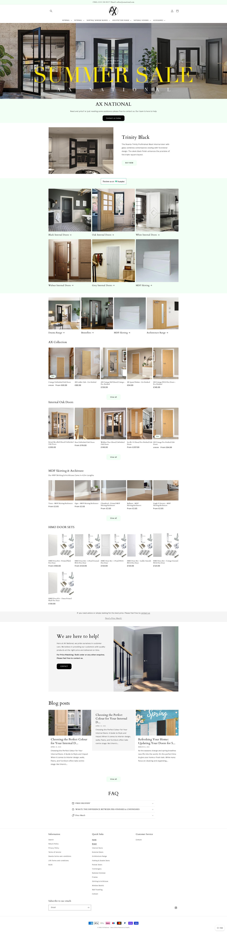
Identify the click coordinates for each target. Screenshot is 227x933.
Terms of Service (54, 852)
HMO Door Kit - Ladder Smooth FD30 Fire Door (139, 562)
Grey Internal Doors (102, 285)
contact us (145, 613)
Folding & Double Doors (101, 860)
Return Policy (53, 844)
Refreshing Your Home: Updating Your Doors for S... (156, 741)
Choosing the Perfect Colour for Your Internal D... (69, 741)
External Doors (97, 852)
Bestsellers (86, 332)
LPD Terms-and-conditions (58, 860)
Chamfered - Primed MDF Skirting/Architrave (110, 504)
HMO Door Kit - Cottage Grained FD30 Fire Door (165, 562)
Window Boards (98, 885)
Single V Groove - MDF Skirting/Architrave (162, 504)
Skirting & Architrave (100, 881)
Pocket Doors (97, 865)
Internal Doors (97, 848)
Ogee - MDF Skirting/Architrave (86, 503)
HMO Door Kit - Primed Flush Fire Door (59, 562)
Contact (95, 894)
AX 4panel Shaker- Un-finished (138, 382)
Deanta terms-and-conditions (59, 856)
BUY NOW (129, 163)
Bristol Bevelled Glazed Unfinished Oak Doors (60, 443)
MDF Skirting (143, 285)
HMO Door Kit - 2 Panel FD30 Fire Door (112, 562)
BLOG (50, 865)
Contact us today (113, 118)
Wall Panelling (97, 890)
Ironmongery (97, 869)
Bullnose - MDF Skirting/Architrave (134, 504)
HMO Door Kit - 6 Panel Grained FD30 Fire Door (87, 562)
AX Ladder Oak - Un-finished (85, 382)
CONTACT (64, 666)
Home (94, 840)
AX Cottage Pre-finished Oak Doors (164, 443)
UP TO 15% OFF (113, 61)
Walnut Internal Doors (59, 285)
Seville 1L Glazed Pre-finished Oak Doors (139, 443)
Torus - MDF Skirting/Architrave (60, 503)
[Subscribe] (88, 907)
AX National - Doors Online (110, 927)
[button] (51, 11)
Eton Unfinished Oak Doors (85, 442)
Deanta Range (55, 332)
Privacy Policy (53, 848)
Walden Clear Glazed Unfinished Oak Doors (112, 443)
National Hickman (98, 873)
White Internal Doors (146, 234)
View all (113, 397)
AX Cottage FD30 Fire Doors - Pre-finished (164, 383)
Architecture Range (156, 332)
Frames (95, 877)
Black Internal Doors (58, 234)
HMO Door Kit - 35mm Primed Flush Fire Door (60, 600)
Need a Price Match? (113, 618)
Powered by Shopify (124, 927)
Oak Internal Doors (101, 234)
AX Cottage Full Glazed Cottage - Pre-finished (113, 383)
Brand (94, 844)
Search (51, 840)
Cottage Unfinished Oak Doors (59, 382)
